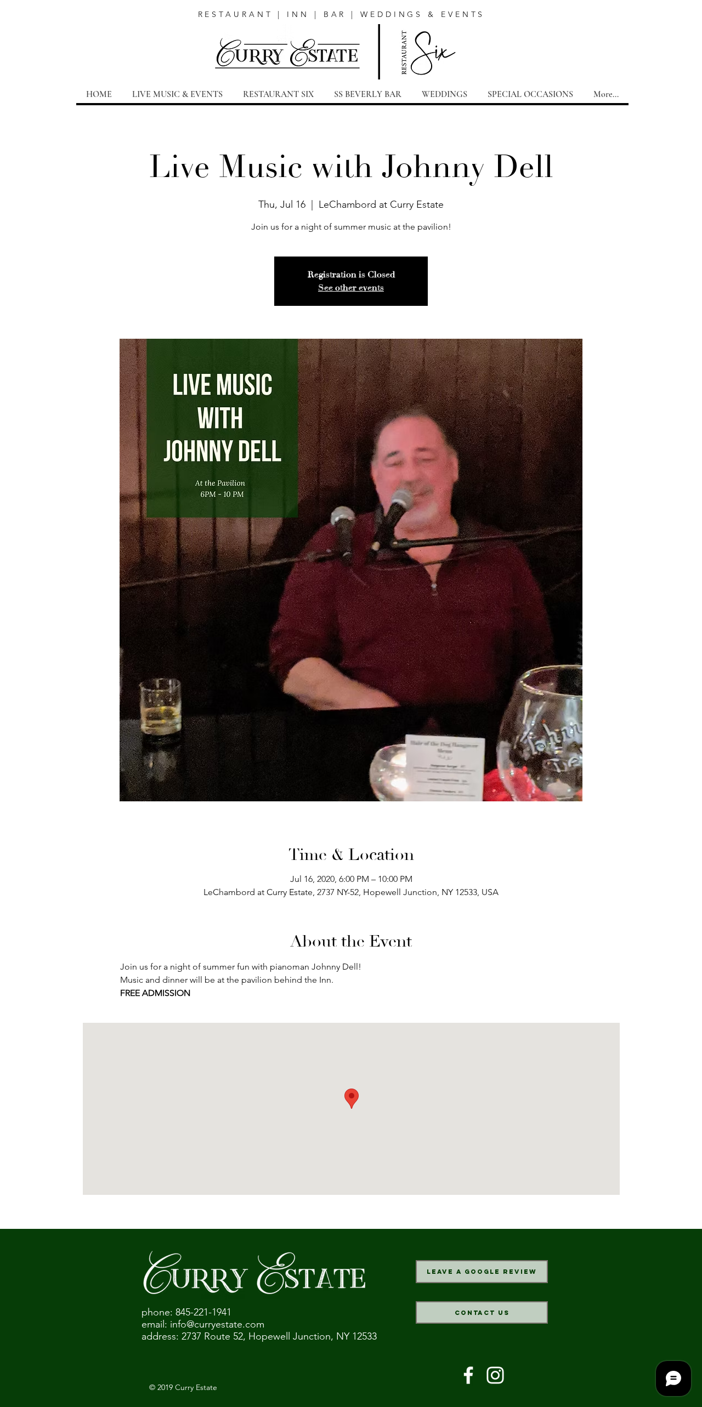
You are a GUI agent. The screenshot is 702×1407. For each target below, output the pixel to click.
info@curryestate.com (217, 1324)
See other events (351, 287)
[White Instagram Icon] (495, 1375)
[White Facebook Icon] (468, 1375)
